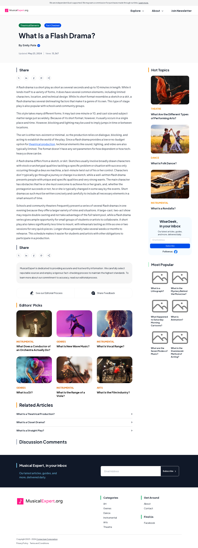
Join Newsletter (181, 10)
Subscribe (170, 246)
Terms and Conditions (39, 543)
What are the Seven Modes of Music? (159, 351)
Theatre (156, 108)
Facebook (149, 522)
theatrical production (42, 144)
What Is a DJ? (24, 392)
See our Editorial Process (49, 293)
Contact (148, 508)
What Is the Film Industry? (113, 392)
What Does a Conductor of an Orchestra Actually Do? (33, 348)
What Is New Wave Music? (73, 346)
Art (105, 503)
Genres (61, 341)
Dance (155, 157)
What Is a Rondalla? (163, 208)
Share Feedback (106, 293)
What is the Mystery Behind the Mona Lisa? (179, 291)
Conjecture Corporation (47, 539)
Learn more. (144, 3)
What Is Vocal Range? (110, 346)
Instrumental (25, 341)
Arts (100, 387)
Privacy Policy (22, 543)
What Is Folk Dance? (164, 163)
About (147, 503)
